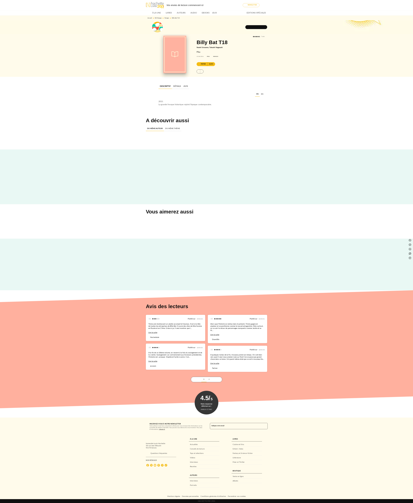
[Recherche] (264, 5)
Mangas (166, 18)
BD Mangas (158, 18)
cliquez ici (162, 429)
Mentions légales (173, 496)
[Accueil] (155, 5)
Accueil (150, 18)
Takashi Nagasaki (216, 47)
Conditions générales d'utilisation (213, 496)
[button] (251, 5)
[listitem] (147, 465)
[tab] (148, 12)
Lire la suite (152, 332)
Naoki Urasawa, (203, 47)
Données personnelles (190, 496)
